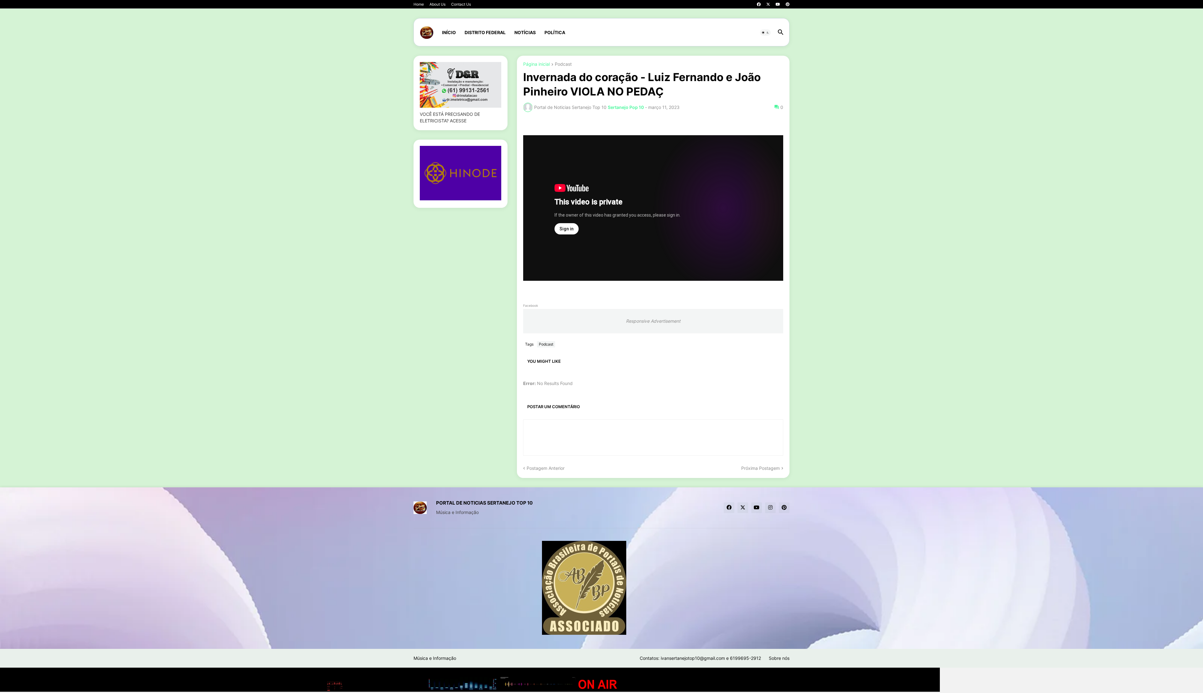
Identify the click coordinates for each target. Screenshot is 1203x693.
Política (554, 32)
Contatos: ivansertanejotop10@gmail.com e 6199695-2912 (700, 658)
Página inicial (536, 64)
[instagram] (770, 507)
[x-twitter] (768, 4)
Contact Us (461, 4)
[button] (765, 32)
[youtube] (778, 4)
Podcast (563, 64)
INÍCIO (449, 32)
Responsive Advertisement (653, 321)
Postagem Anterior (546, 468)
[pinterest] (787, 4)
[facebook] (759, 4)
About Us (437, 4)
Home (419, 4)
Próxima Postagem (760, 468)
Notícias (525, 32)
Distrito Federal (485, 32)
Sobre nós (779, 658)
